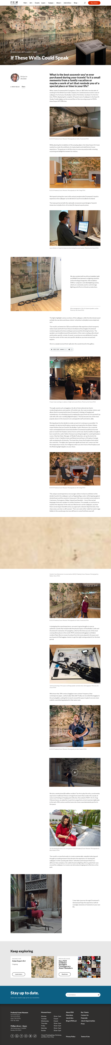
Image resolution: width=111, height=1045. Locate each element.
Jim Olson (23, 78)
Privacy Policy (70, 1036)
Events (37, 3)
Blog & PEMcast (71, 1021)
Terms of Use (85, 1036)
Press (83, 1024)
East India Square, (15, 1014)
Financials (84, 1018)
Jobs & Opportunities (88, 1021)
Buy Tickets (85, 1012)
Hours (25, 1026)
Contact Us (84, 1015)
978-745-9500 (15, 1020)
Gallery (61, 99)
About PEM (70, 1012)
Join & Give (69, 1018)
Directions (69, 1015)
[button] (23, 87)
